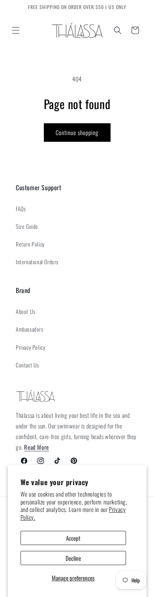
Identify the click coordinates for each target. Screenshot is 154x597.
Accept (73, 538)
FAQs (21, 208)
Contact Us (27, 365)
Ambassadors (29, 329)
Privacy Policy (30, 347)
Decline (73, 558)
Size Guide (27, 226)
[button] (15, 30)
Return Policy (30, 244)
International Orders (37, 262)
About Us (26, 311)
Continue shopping (77, 132)
